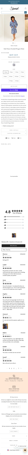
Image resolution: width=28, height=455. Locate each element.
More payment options (14, 93)
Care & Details (14, 130)
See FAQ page (14, 419)
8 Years (10, 76)
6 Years (5, 76)
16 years (15, 45)
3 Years (11, 72)
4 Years (16, 72)
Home (12, 45)
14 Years (11, 80)
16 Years (17, 80)
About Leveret (13, 440)
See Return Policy (14, 406)
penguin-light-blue (14, 64)
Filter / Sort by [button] (6, 249)
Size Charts (14, 431)
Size (14, 69)
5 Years (22, 72)
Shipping (9, 57)
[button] (14, 235)
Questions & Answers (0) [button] (15, 242)
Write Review (13, 245)
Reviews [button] (5, 242)
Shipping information (14, 133)
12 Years (22, 76)
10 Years (16, 76)
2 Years (5, 72)
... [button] (9, 309)
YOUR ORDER (13, 445)
